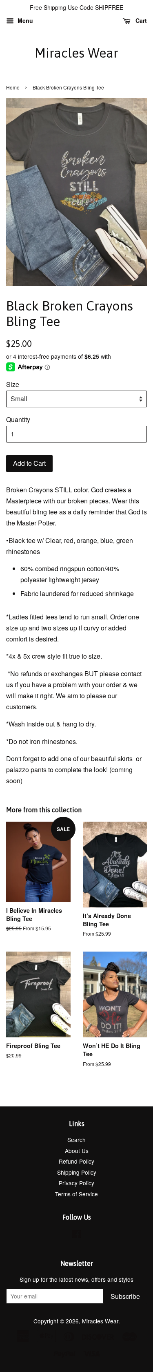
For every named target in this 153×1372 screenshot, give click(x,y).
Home (13, 87)
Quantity (18, 419)
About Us (77, 1150)
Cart (140, 20)
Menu (24, 20)
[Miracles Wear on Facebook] (76, 1235)
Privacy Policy (76, 1183)
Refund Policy (76, 1161)
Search (76, 1139)
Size (12, 384)
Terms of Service (76, 1194)
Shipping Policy (76, 1172)
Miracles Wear (76, 52)
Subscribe (125, 1296)
